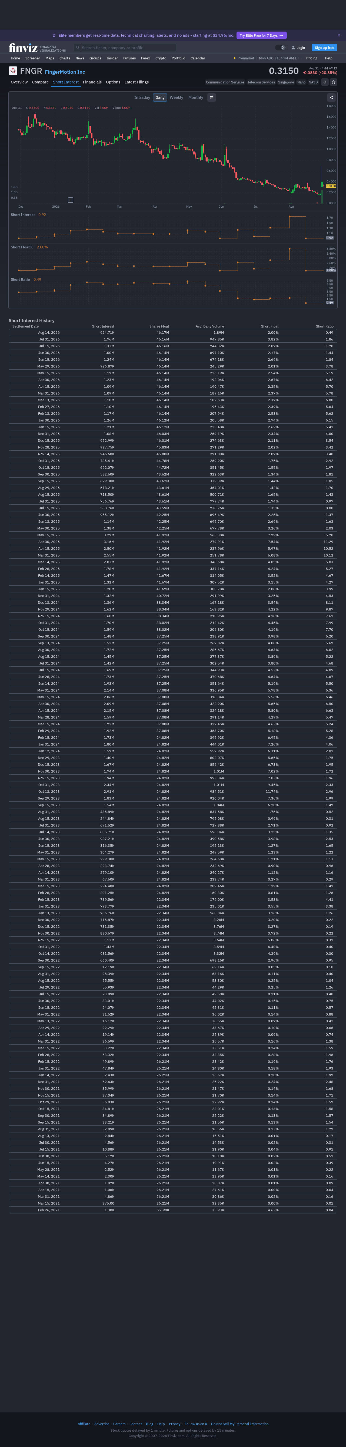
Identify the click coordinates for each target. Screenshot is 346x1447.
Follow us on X (196, 1424)
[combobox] (125, 47)
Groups (95, 58)
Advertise (101, 1424)
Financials (92, 82)
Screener (32, 58)
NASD (313, 82)
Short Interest (66, 82)
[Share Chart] (331, 97)
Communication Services (225, 82)
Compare (40, 82)
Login (301, 47)
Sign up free (324, 47)
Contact (135, 1424)
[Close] (339, 35)
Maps (49, 58)
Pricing (311, 58)
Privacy (175, 1424)
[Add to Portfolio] (333, 82)
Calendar (198, 58)
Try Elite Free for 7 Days (259, 35)
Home (15, 58)
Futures (129, 58)
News (79, 58)
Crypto (160, 58)
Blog (149, 1424)
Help (328, 58)
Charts (64, 58)
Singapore (286, 82)
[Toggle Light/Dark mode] (280, 47)
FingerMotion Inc (65, 72)
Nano (301, 82)
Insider (112, 58)
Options (113, 82)
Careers (119, 1424)
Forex (145, 58)
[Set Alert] (325, 82)
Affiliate (84, 1424)
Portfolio (178, 58)
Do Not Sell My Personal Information (239, 1424)
